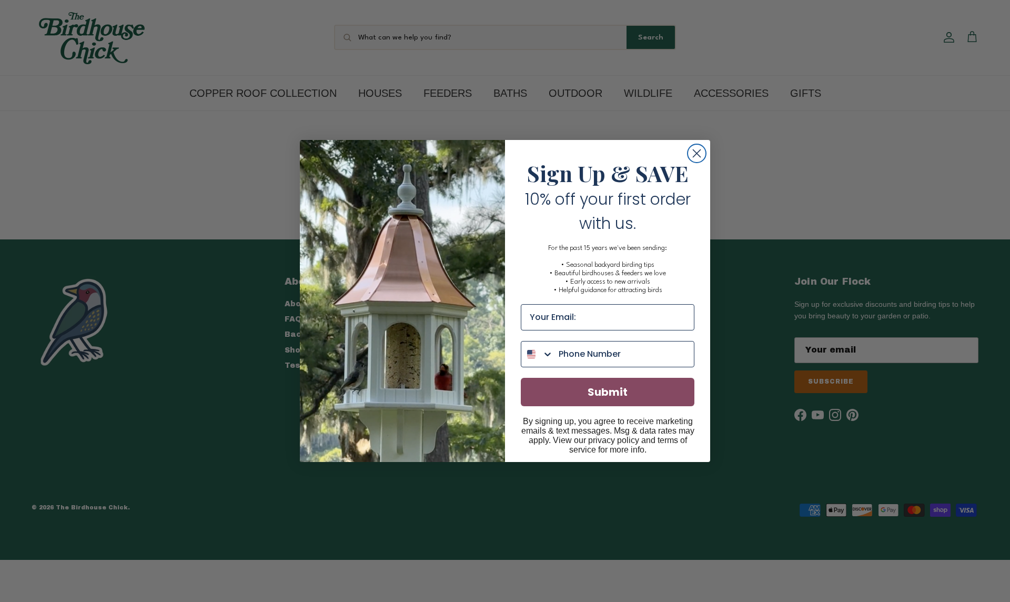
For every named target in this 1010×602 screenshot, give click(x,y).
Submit (608, 392)
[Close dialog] (697, 153)
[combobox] (537, 354)
